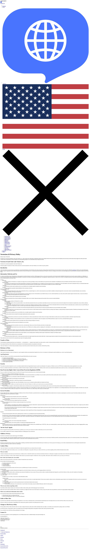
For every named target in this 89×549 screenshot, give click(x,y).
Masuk (3, 251)
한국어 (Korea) (7, 243)
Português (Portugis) (8, 245)
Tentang (1, 535)
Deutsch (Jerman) (7, 237)
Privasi (3, 7)
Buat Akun (4, 250)
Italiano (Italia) (7, 241)
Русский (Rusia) (7, 246)
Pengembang (2, 544)
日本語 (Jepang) (7, 242)
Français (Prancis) (7, 239)
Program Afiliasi (3, 533)
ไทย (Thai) (6, 247)
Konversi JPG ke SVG (4, 547)
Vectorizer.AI (2, 530)
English (3, 149)
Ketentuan (4, 6)
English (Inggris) (7, 236)
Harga (1, 542)
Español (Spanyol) (8, 238)
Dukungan (2, 540)
